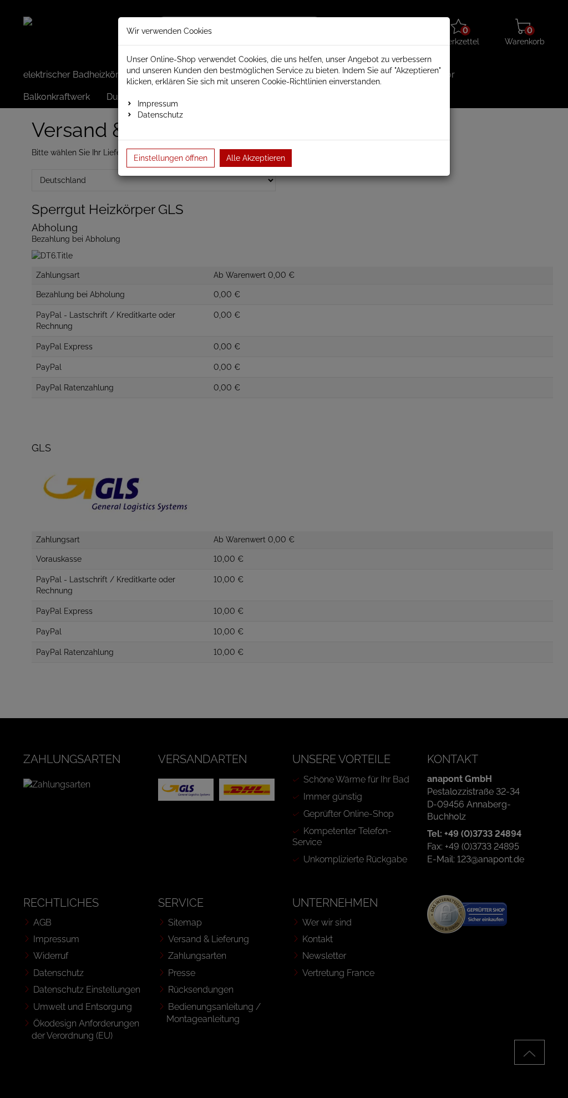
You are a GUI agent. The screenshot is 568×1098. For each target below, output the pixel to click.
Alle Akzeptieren (255, 158)
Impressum (158, 103)
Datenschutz (160, 114)
